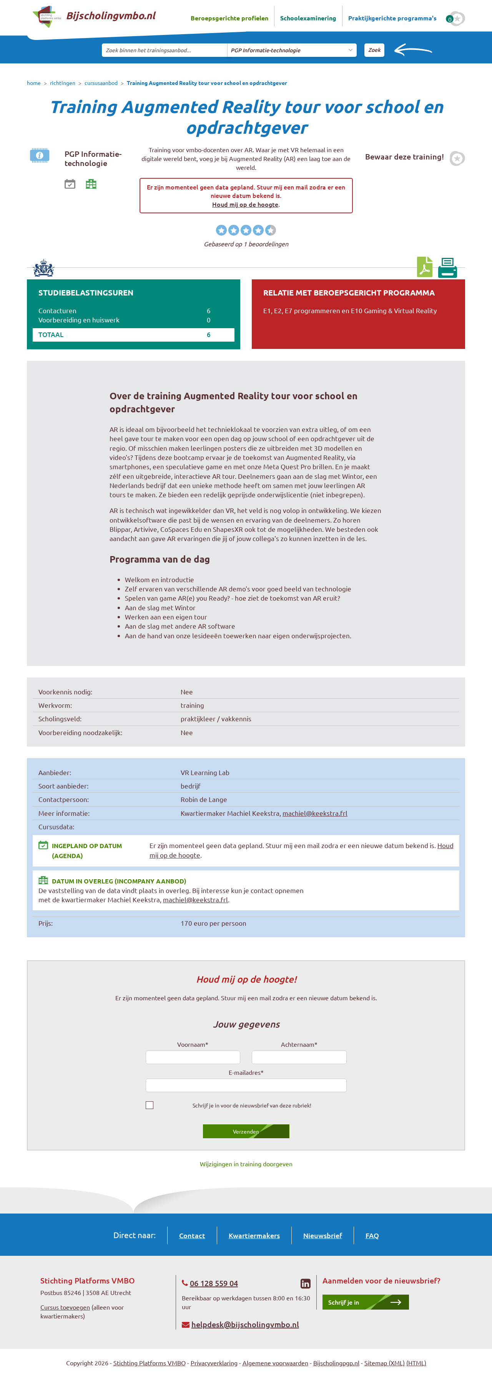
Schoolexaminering (308, 18)
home (34, 82)
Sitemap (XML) (384, 1362)
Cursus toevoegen (65, 1307)
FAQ (372, 1235)
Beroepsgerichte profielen (229, 18)
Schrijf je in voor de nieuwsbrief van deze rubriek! (252, 1105)
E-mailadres (246, 1072)
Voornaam (192, 1044)
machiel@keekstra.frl (315, 813)
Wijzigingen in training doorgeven (246, 1163)
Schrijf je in (343, 1302)
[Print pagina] (447, 267)
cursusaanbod (101, 82)
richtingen (62, 82)
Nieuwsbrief (322, 1235)
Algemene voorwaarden (275, 1362)
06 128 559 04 (214, 1283)
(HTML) (416, 1362)
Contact (192, 1235)
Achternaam (299, 1044)
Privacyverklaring (214, 1362)
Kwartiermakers (254, 1235)
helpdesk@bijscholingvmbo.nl (245, 1324)
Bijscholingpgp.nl (336, 1362)
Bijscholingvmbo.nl (109, 15)
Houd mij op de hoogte (245, 204)
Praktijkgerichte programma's (392, 18)
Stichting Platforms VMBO (149, 1362)
